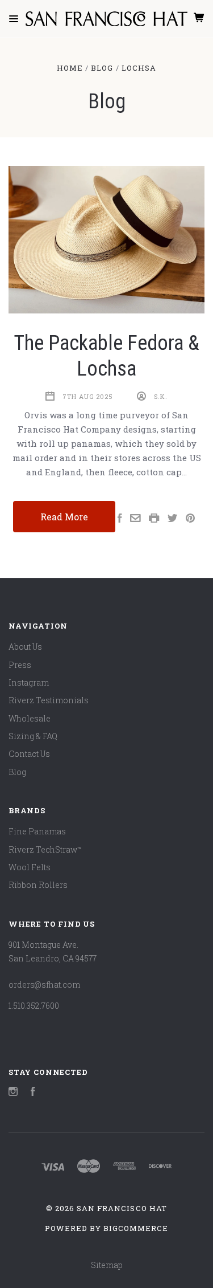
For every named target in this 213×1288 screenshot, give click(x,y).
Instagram (29, 682)
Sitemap (107, 1265)
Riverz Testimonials (49, 700)
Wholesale (30, 718)
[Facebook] (33, 1092)
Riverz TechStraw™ (45, 849)
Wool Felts (30, 867)
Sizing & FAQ (33, 736)
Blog (17, 772)
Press (20, 664)
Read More (64, 517)
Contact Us (29, 753)
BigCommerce (135, 1228)
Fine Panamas (37, 831)
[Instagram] (13, 1092)
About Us (25, 646)
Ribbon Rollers (38, 884)
